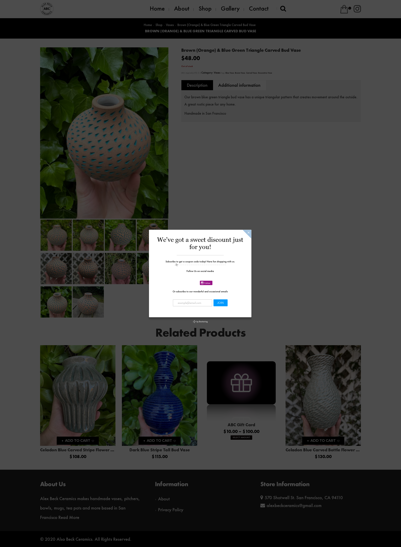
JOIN (220, 303)
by (202, 321)
